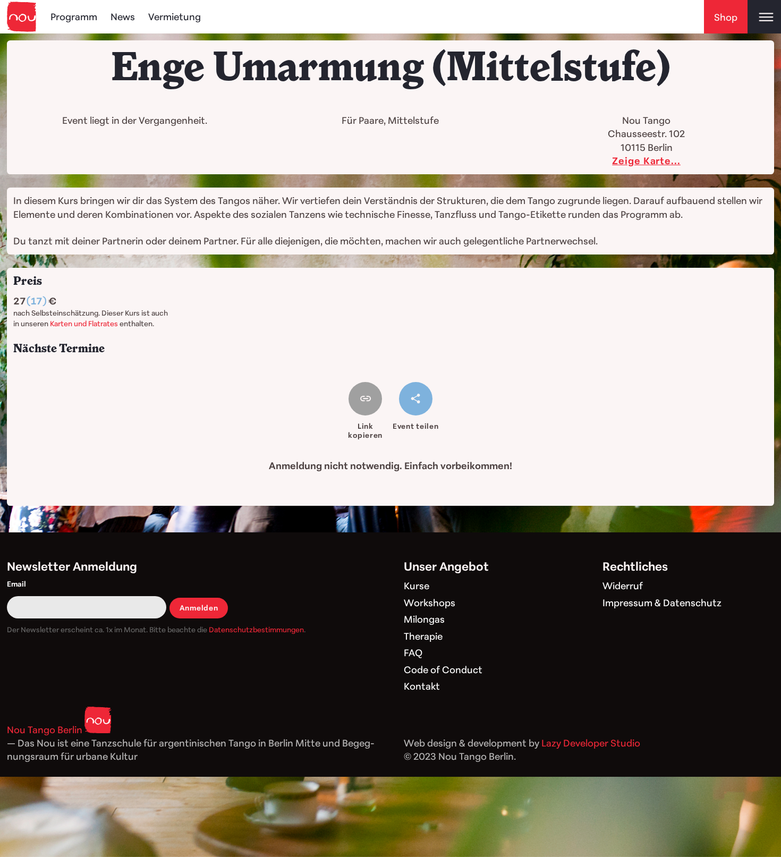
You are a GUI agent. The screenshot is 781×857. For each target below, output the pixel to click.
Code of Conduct (443, 669)
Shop (725, 17)
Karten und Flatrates (84, 323)
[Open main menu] (764, 16)
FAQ (413, 652)
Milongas (424, 619)
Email (16, 583)
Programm (73, 16)
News (123, 16)
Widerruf (622, 585)
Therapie (423, 636)
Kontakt (422, 686)
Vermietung (174, 16)
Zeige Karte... (646, 160)
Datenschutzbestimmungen (256, 629)
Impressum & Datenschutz (661, 602)
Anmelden (199, 607)
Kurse (416, 585)
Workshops (429, 602)
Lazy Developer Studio (590, 743)
